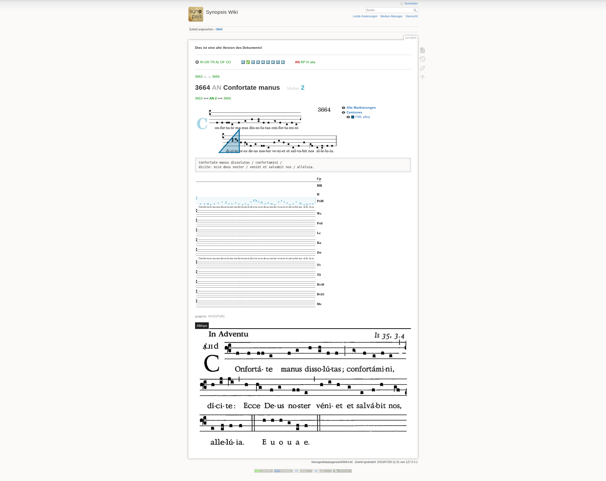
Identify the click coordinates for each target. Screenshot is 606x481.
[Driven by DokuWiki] (342, 470)
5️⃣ (268, 62)
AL (217, 62)
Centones (354, 112)
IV (307, 62)
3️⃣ (258, 62)
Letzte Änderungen (365, 16)
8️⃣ (283, 62)
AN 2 (213, 98)
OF (222, 62)
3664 (219, 29)
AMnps (202, 326)
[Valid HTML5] (303, 470)
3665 (216, 76)
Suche (415, 10)
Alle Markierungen (361, 107)
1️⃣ (243, 62)
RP (303, 62)
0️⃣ (253, 62)
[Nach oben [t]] (422, 77)
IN (201, 62)
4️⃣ (263, 62)
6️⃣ (273, 62)
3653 (199, 98)
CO (228, 62)
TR (212, 62)
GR (206, 62)
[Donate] (263, 470)
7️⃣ (278, 62)
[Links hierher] (422, 68)
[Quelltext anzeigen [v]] (422, 50)
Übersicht (411, 16)
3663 (199, 76)
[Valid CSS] (322, 470)
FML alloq (362, 117)
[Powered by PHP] (283, 470)
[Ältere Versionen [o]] (422, 59)
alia (312, 62)
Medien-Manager (391, 16)
